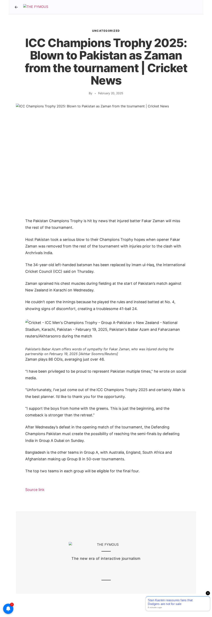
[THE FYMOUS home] (35, 7)
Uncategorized (106, 30)
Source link (35, 489)
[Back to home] (16, 7)
